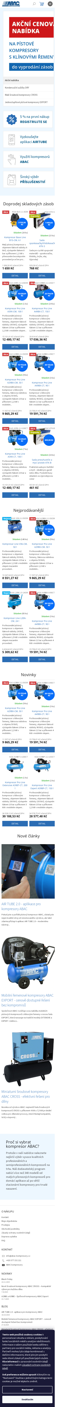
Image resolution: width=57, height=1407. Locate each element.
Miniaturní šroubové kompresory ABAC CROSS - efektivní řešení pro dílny (27, 1328)
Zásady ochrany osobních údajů (16, 1230)
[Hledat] (34, 4)
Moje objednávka (9, 1218)
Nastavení (27, 1389)
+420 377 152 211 (13, 1257)
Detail (14, 279)
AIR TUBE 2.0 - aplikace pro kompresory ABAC (22, 1309)
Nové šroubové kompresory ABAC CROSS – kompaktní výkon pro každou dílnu (26, 1285)
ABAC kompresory (14, 1262)
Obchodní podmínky (11, 1226)
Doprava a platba (9, 1233)
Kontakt (5, 1214)
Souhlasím (27, 1399)
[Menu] (50, 4)
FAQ (3, 1237)
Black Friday (7, 1276)
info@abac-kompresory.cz (18, 1253)
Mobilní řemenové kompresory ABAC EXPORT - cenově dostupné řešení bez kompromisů (26, 1318)
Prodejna (6, 1222)
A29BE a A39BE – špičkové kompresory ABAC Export (25, 1293)
